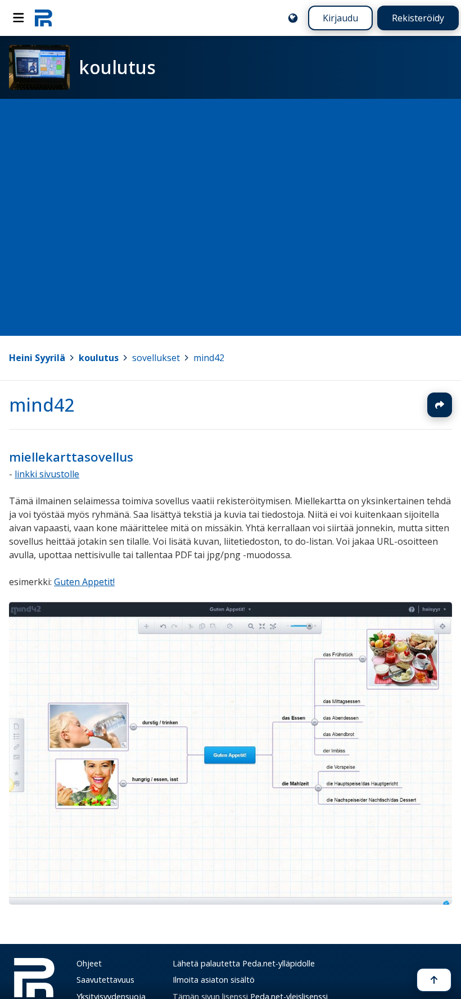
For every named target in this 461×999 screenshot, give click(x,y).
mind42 (208, 358)
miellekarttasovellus (71, 457)
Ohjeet (89, 963)
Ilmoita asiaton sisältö (214, 979)
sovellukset (156, 358)
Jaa (439, 405)
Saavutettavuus (105, 979)
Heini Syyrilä (37, 358)
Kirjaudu (340, 18)
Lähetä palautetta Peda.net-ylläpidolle (244, 963)
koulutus (99, 358)
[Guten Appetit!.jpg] (230, 901)
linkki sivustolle (47, 474)
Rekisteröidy (418, 18)
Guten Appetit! (84, 582)
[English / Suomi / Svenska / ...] (293, 18)
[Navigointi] (18, 18)
